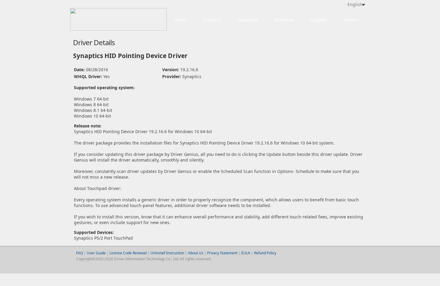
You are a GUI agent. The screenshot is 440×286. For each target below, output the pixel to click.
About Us (195, 252)
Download (248, 20)
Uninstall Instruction (167, 252)
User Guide (97, 252)
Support (318, 20)
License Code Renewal (128, 252)
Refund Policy (265, 252)
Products (212, 20)
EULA (245, 252)
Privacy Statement (222, 252)
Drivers (351, 20)
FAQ (79, 252)
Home (181, 20)
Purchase (284, 20)
